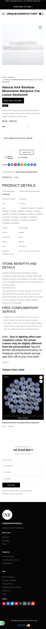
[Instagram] (20, 603)
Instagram (8, 353)
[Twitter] (12, 603)
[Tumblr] (29, 603)
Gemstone (6, 194)
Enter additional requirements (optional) (18, 138)
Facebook (25, 353)
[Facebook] (8, 603)
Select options (23, 418)
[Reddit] (33, 603)
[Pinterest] (4, 603)
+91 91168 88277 (23, 450)
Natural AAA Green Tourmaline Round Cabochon (20, 423)
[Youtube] (16, 603)
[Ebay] (24, 603)
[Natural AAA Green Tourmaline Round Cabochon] (23, 395)
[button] (23, 287)
